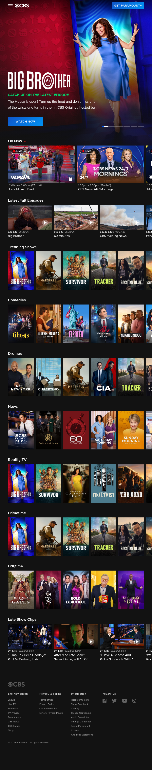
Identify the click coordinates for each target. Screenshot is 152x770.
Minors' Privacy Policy (51, 713)
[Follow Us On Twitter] (114, 701)
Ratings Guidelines (81, 722)
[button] (10, 6)
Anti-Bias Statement (82, 735)
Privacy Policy (46, 704)
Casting (75, 709)
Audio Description (80, 717)
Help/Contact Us (80, 700)
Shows (11, 700)
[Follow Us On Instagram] (134, 701)
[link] (128, 5)
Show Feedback (79, 704)
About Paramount (80, 726)
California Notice (48, 709)
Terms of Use (46, 700)
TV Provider (14, 713)
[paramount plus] (22, 6)
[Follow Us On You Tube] (124, 701)
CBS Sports (14, 726)
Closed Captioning (81, 713)
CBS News (13, 722)
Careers (75, 730)
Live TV (12, 704)
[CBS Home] (16, 684)
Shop (10, 730)
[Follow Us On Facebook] (104, 701)
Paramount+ (14, 717)
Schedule (13, 709)
